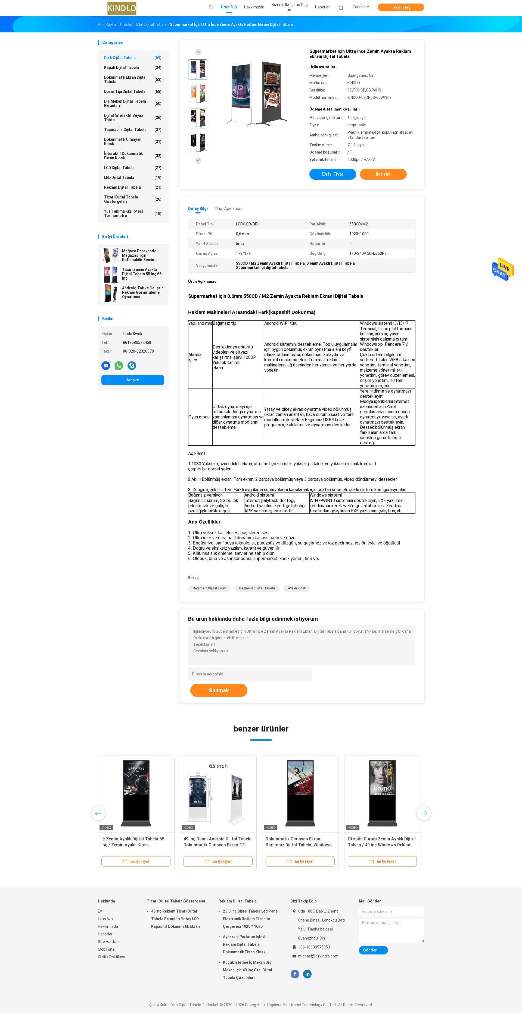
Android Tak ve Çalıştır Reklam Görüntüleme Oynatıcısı (142, 292)
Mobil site (106, 949)
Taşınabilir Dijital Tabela (132, 129)
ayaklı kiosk (297, 588)
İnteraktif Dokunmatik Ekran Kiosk (132, 155)
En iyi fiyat (333, 174)
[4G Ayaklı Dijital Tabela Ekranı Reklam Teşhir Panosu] (391, 793)
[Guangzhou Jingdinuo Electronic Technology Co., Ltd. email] (105, 365)
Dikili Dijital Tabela (132, 58)
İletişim (132, 380)
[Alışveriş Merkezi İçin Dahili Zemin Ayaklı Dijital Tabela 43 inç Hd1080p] (227, 793)
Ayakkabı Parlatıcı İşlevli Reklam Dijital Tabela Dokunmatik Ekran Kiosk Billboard (244, 945)
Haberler (105, 934)
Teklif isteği (401, 7)
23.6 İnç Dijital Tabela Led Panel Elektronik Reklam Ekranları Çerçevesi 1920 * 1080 (251, 919)
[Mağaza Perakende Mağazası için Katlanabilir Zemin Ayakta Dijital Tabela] (110, 256)
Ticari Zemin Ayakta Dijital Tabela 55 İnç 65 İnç (141, 273)
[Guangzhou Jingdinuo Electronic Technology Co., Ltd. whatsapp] (118, 365)
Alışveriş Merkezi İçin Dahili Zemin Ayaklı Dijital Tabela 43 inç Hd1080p (225, 844)
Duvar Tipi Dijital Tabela (132, 91)
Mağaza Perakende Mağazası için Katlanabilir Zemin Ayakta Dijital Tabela (140, 255)
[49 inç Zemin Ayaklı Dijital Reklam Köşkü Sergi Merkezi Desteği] (145, 793)
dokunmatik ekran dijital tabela (132, 79)
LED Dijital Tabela (132, 177)
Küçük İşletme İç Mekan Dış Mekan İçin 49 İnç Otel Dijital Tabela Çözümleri (247, 970)
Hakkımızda (108, 926)
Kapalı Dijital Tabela (132, 67)
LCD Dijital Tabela (132, 168)
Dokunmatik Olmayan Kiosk (132, 141)
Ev (100, 911)
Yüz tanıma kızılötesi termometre (132, 213)
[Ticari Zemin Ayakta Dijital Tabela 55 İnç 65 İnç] (110, 274)
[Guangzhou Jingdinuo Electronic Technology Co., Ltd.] (122, 8)
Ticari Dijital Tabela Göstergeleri (132, 199)
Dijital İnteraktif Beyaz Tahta (132, 117)
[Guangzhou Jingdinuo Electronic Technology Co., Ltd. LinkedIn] (307, 974)
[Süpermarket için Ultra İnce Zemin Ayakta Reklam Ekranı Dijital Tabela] (256, 94)
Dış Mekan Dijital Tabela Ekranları (132, 103)
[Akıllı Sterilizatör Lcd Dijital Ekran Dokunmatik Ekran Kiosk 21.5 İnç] (309, 793)
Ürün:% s (105, 919)
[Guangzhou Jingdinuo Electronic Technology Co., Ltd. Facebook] (294, 974)
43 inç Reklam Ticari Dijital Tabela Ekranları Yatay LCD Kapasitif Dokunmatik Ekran (175, 919)
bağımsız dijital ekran (209, 588)
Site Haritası (108, 941)
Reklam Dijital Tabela (132, 187)
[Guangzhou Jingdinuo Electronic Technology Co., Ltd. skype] (132, 365)
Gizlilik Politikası (111, 957)
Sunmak (219, 690)
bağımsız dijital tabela (257, 588)
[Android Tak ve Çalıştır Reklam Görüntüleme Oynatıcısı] (110, 293)
